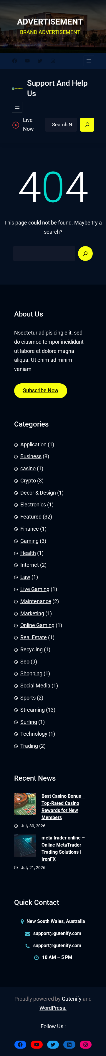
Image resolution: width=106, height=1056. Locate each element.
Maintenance (35, 601)
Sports (28, 698)
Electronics (33, 505)
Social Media (35, 686)
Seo (24, 662)
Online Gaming (37, 625)
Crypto (28, 481)
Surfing (28, 722)
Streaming (32, 710)
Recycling (31, 650)
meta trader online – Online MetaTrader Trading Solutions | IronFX (63, 848)
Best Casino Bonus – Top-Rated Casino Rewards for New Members (63, 806)
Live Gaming (34, 589)
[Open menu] (89, 61)
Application (33, 445)
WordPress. (53, 1008)
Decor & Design (38, 493)
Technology (33, 734)
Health (28, 553)
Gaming (29, 541)
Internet (29, 565)
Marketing (32, 613)
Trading (29, 746)
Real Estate (33, 637)
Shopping (31, 673)
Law (25, 577)
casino (28, 469)
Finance (29, 529)
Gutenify (72, 999)
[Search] (87, 125)
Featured (31, 517)
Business (31, 456)
